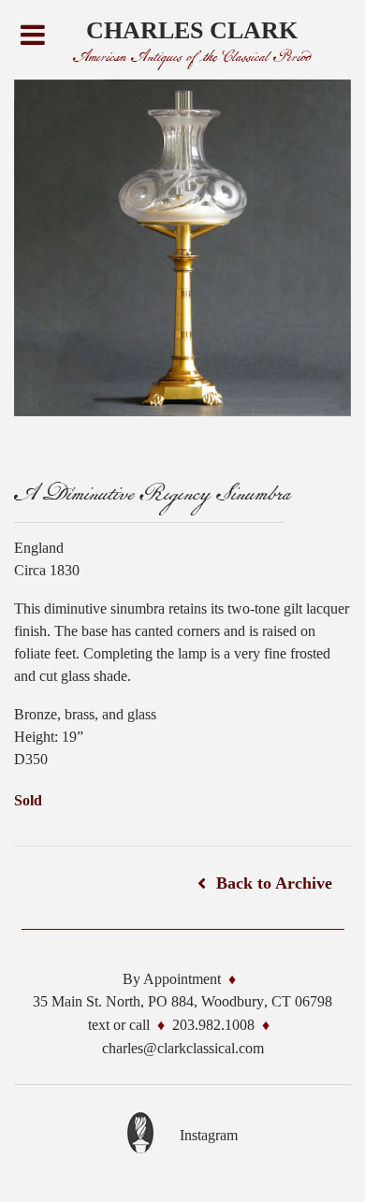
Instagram (209, 1135)
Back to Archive (274, 883)
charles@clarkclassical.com (183, 1048)
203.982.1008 (213, 1025)
